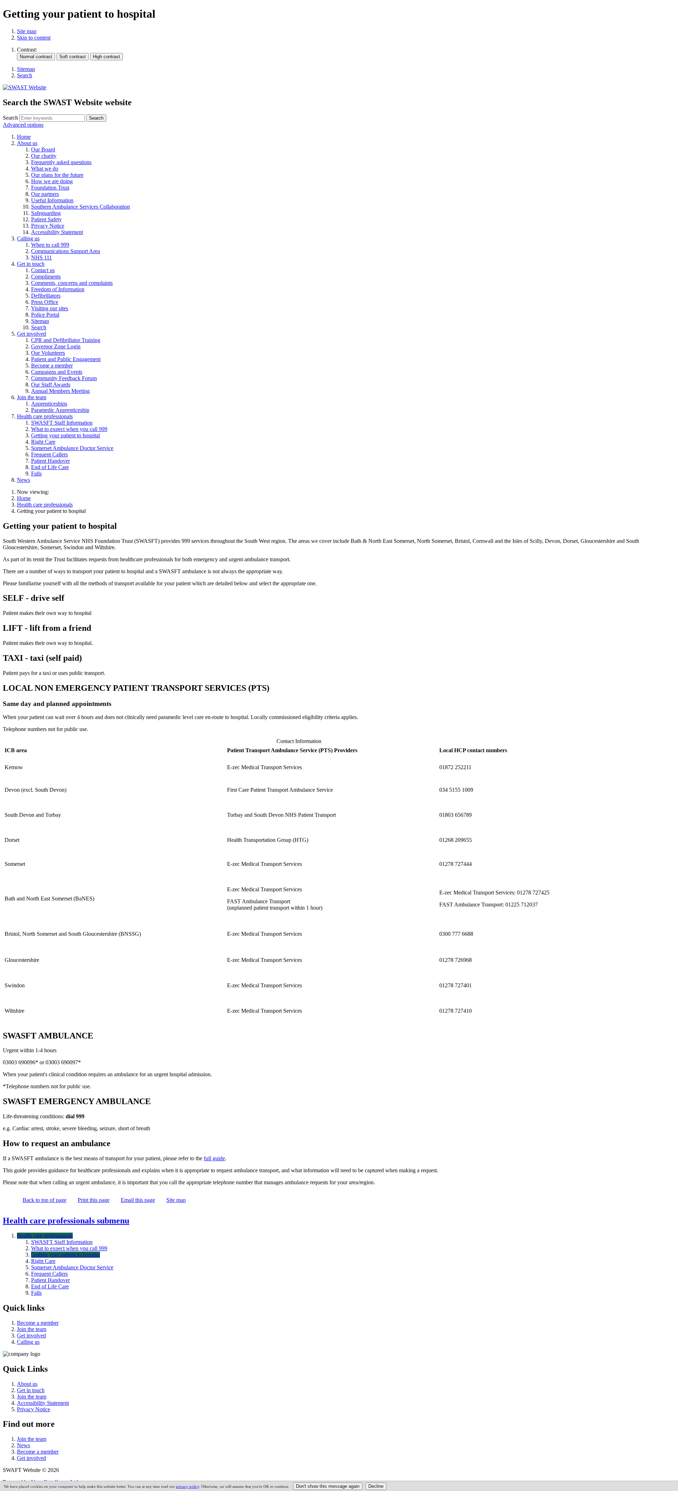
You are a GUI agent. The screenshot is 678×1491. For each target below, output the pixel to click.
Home (24, 498)
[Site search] (52, 118)
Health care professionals (45, 505)
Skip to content (33, 38)
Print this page (93, 1200)
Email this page (138, 1200)
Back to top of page (44, 1200)
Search (10, 118)
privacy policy (187, 1486)
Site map (26, 31)
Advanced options (23, 125)
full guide (214, 1158)
